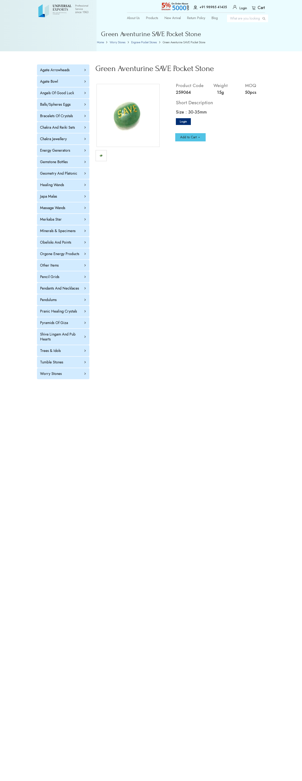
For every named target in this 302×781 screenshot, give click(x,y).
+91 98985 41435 (213, 7)
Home (100, 42)
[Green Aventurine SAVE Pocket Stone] (128, 115)
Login (183, 121)
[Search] (264, 18)
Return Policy (196, 18)
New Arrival (172, 18)
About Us (133, 18)
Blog (214, 18)
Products (152, 18)
